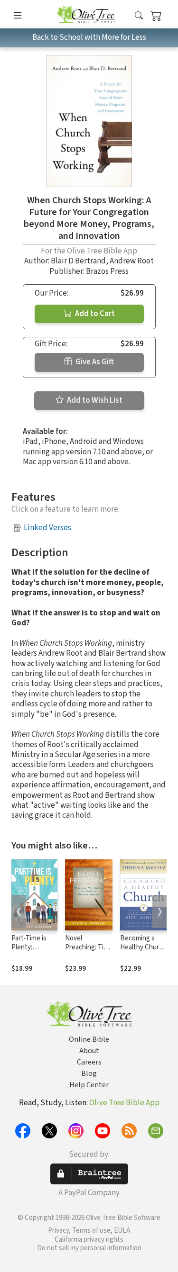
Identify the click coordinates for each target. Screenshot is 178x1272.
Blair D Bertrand (78, 261)
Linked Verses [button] (47, 527)
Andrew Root (132, 261)
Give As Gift (94, 362)
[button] (139, 16)
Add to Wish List (94, 400)
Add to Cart (94, 313)
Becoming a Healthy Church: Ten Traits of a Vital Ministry (144, 951)
